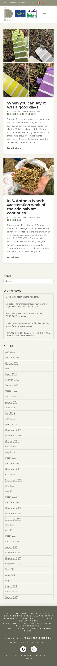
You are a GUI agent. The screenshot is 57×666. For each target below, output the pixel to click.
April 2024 (10, 419)
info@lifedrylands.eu (36, 638)
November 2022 (13, 469)
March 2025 (10, 374)
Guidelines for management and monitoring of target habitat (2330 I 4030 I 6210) (26, 305)
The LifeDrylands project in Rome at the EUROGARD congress (24, 315)
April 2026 (10, 352)
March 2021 (10, 536)
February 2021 (12, 541)
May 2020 (10, 580)
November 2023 (13, 435)
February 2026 (12, 357)
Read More (14, 148)
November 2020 (13, 558)
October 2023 (12, 441)
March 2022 (11, 497)
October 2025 (11, 363)
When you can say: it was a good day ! (26, 105)
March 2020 (11, 586)
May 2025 (10, 368)
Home (11, 114)
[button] (45, 14)
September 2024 (13, 396)
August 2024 (11, 402)
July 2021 (9, 525)
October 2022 (12, 474)
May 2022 (10, 491)
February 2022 (12, 502)
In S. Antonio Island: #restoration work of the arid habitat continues (26, 206)
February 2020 (12, 591)
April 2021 (9, 530)
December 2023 (13, 430)
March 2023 (11, 458)
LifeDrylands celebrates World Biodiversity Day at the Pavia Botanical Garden (27, 324)
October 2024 (12, 391)
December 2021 (13, 508)
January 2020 (11, 597)
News (25, 114)
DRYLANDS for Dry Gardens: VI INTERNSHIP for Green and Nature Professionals (28, 334)
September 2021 (13, 519)
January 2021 (11, 547)
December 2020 (13, 552)
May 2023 (10, 452)
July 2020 (10, 569)
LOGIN (28, 658)
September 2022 (13, 480)
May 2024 (10, 413)
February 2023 (12, 463)
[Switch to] (38, 2)
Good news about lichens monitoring (22, 297)
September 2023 (13, 446)
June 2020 (10, 575)
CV (50, 616)
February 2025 (12, 380)
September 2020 (13, 564)
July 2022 (9, 486)
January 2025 (11, 385)
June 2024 (10, 407)
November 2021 (13, 513)
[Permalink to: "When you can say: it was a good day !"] (28, 63)
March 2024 (11, 424)
